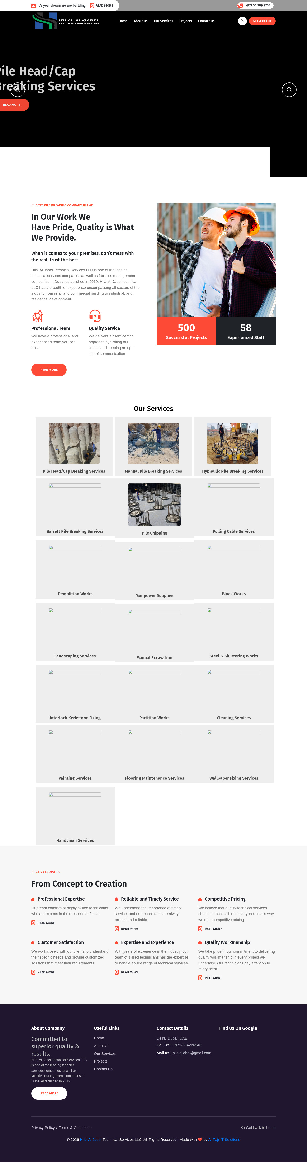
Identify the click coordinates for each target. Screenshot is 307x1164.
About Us (141, 21)
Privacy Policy (43, 1128)
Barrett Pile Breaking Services (75, 531)
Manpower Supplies (154, 595)
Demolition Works (75, 593)
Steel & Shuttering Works (233, 656)
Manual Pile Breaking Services (153, 471)
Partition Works (154, 717)
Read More (104, 6)
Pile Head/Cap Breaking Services (74, 471)
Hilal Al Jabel (90, 1139)
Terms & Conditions (75, 1128)
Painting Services (75, 778)
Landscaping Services (75, 656)
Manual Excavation (154, 657)
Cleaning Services (234, 717)
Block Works (234, 593)
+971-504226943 (187, 1045)
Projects (185, 21)
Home (123, 21)
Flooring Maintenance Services (154, 778)
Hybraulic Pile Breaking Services (233, 471)
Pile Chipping (154, 533)
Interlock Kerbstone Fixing (75, 717)
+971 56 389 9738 (258, 5)
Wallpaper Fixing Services (233, 778)
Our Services (163, 21)
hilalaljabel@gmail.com (192, 1053)
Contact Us (206, 21)
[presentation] (17, 89)
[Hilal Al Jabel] (66, 21)
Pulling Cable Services (234, 531)
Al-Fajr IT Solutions (224, 1139)
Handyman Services (75, 840)
